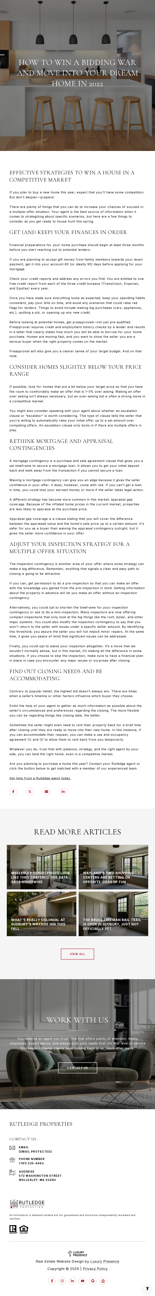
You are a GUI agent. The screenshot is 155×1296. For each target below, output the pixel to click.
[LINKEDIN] (72, 1281)
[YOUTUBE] (82, 1281)
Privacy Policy (95, 1269)
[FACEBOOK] (52, 1281)
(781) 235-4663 (31, 1163)
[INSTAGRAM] (62, 1281)
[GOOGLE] (93, 1281)
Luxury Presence (104, 1261)
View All (77, 954)
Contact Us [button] (77, 1067)
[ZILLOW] (103, 1281)
